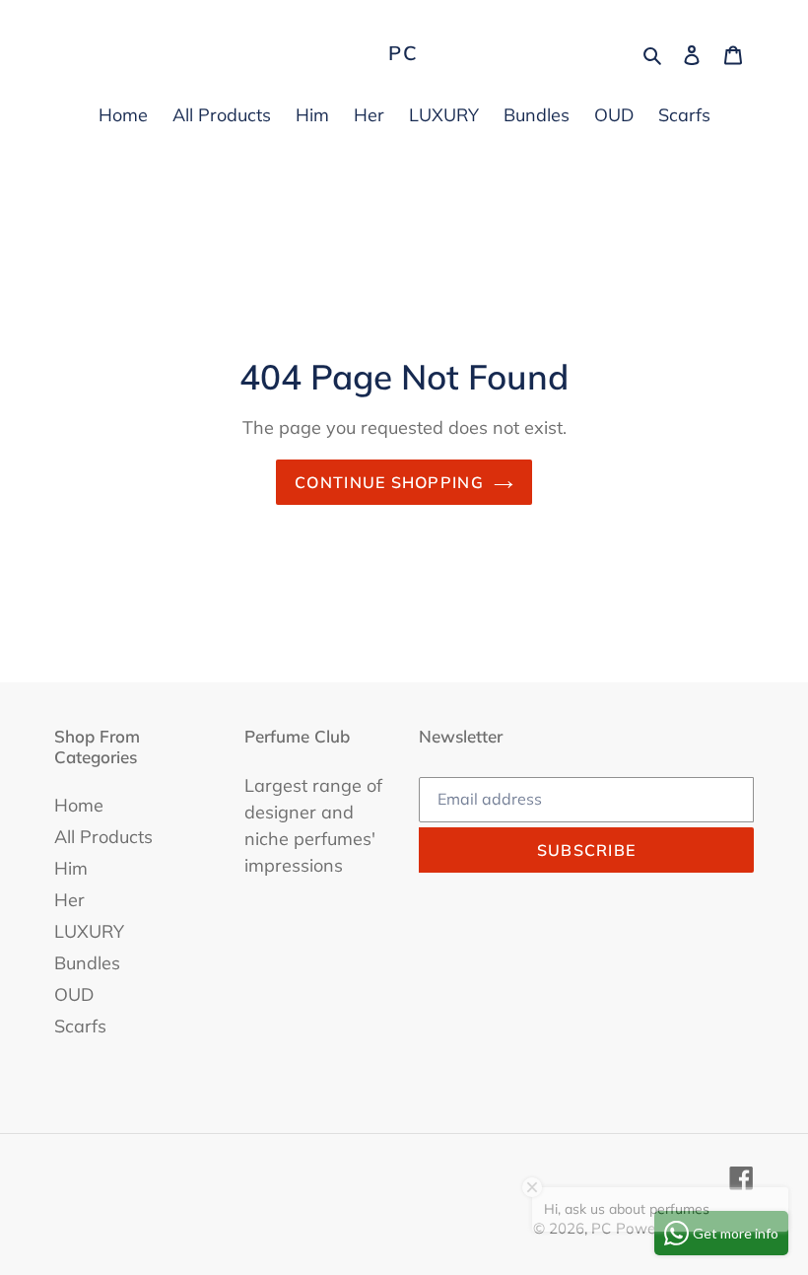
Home (78, 805)
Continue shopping (389, 482)
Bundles (87, 963)
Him (71, 868)
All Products (103, 836)
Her (69, 899)
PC (403, 53)
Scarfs (80, 1026)
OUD (74, 994)
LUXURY (89, 931)
